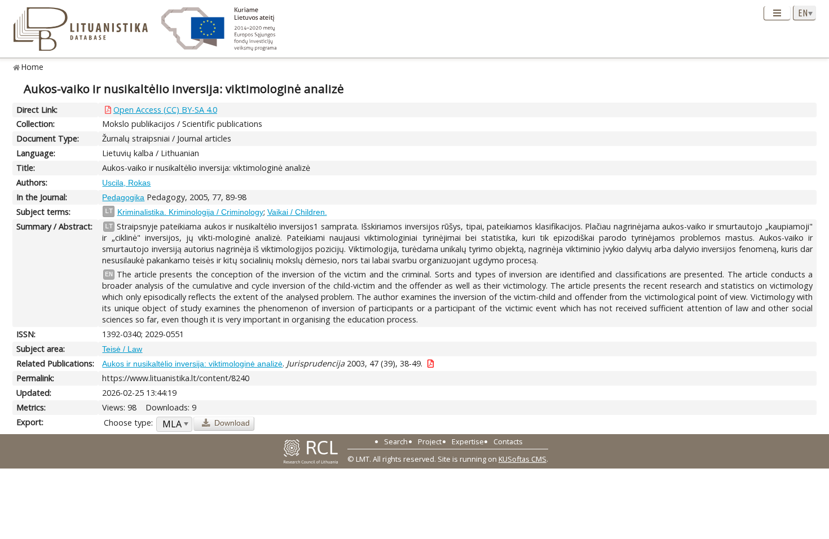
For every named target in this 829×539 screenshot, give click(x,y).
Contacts (508, 441)
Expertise (468, 441)
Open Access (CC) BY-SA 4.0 (165, 109)
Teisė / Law (122, 349)
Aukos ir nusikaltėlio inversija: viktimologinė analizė (192, 363)
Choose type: (128, 422)
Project (430, 441)
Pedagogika (123, 197)
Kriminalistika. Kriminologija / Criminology (190, 212)
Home (32, 66)
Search (396, 441)
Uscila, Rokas (126, 182)
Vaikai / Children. (297, 212)
